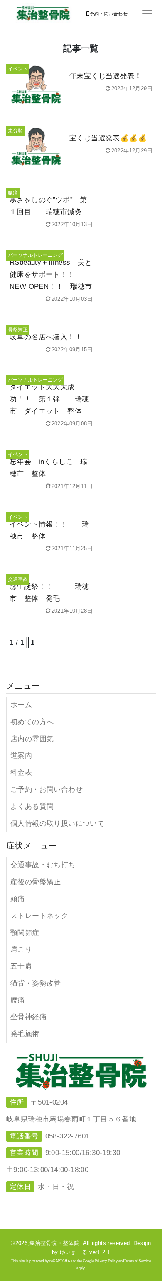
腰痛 (17, 1000)
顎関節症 (24, 933)
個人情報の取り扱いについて (57, 823)
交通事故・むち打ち (43, 865)
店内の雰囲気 (32, 739)
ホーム (21, 705)
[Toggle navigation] (147, 14)
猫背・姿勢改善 (35, 983)
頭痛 (17, 899)
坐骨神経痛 (28, 1017)
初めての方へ (32, 722)
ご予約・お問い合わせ (46, 789)
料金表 (21, 772)
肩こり (21, 949)
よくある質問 (32, 806)
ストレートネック (39, 916)
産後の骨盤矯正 (35, 882)
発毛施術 (24, 1034)
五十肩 (21, 966)
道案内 (21, 755)
